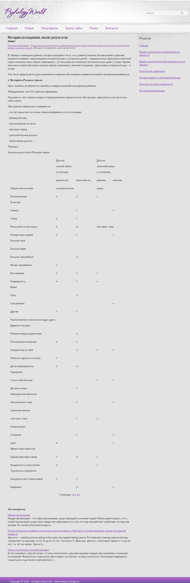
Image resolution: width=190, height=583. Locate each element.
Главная (11, 28)
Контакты (111, 28)
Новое (29, 28)
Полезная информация (152, 90)
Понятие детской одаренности (156, 84)
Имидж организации (19, 515)
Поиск (94, 28)
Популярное (49, 28)
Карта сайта (74, 28)
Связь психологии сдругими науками (28, 549)
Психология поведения (152, 71)
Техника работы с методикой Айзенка (160, 77)
